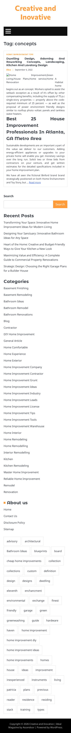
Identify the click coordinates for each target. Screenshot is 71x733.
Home (7, 509)
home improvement (34, 630)
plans (26, 689)
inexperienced (15, 680)
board (58, 551)
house (10, 670)
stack (10, 709)
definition (50, 571)
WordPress (56, 727)
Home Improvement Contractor (23, 373)
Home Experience (15, 354)
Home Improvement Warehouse (24, 426)
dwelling (44, 581)
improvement (44, 670)
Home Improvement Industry (22, 393)
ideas (25, 670)
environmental (16, 600)
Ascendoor (28, 727)
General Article (13, 340)
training (25, 709)
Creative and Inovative (35, 12)
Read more (35, 182)
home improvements (20, 660)
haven (10, 630)
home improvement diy (21, 640)
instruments (39, 680)
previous (42, 689)
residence (28, 699)
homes (44, 660)
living (57, 680)
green (43, 610)
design (11, 581)
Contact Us (10, 516)
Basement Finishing (16, 288)
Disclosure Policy (14, 522)
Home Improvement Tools (20, 419)
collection (55, 561)
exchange (38, 600)
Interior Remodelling (17, 452)
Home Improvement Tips (19, 54)
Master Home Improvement (21, 472)
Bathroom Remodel (16, 308)
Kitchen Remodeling (16, 465)
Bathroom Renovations (18, 314)
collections (13, 571)
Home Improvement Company (23, 367)
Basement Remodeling (18, 294)
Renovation (11, 492)
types (41, 709)
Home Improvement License (21, 406)
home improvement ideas (23, 650)
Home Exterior (13, 360)
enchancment (33, 590)
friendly (11, 610)
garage (28, 610)
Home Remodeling (15, 439)
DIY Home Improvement (19, 334)
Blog (6, 321)
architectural (32, 541)
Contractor (10, 327)
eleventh (12, 590)
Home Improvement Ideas (20, 386)
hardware (52, 620)
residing (47, 699)
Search (8, 196)
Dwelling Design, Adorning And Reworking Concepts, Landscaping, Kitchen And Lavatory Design (35, 62)
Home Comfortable (16, 347)
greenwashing (16, 620)
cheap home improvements (24, 561)
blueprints (40, 551)
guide (35, 620)
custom (32, 571)
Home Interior (12, 433)
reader (11, 699)
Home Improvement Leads (20, 400)
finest (55, 600)
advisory (12, 541)
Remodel (9, 485)
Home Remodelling (16, 446)
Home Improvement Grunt (20, 380)
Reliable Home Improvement (22, 479)
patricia (11, 689)
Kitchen (8, 459)
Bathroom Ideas (14, 301)
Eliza (8, 69)
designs (27, 581)
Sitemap (9, 529)
